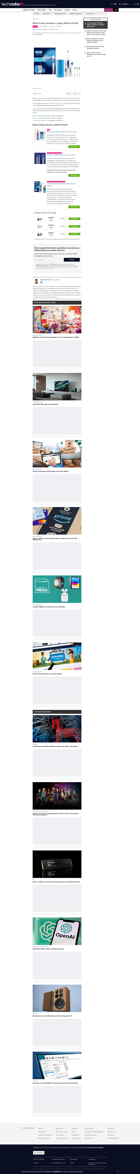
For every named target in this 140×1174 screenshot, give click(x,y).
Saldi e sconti (36, 19)
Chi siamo (35, 1163)
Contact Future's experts (58, 1159)
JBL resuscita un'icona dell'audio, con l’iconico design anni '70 (96, 54)
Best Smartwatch (76, 1138)
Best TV (74, 1131)
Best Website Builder (44, 1138)
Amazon (73, 98)
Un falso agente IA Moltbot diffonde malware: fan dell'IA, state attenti (95, 24)
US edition (56, 1172)
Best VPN (40, 1128)
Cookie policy (92, 1159)
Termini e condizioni (38, 1159)
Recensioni (58, 10)
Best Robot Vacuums (113, 1138)
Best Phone (75, 1128)
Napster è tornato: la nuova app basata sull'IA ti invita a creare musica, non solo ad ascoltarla (96, 32)
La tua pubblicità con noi (58, 1163)
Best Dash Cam (112, 1131)
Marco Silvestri (44, 26)
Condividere (38, 93)
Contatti (67, 10)
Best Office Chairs (89, 1138)
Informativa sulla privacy (42, 265)
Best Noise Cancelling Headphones (94, 1131)
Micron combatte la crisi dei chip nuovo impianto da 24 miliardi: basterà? (95, 40)
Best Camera (111, 1128)
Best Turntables (89, 1128)
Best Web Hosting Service (45, 1135)
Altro (74, 10)
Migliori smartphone (76, 13)
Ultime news (41, 10)
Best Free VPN (42, 1131)
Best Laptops (59, 1128)
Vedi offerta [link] (74, 218)
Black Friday (46, 13)
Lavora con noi (90, 13)
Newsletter (78, 93)
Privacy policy (73, 1159)
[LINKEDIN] (41, 282)
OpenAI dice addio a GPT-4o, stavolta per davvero (95, 47)
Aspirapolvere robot (59, 13)
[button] (136, 4)
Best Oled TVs (75, 1135)
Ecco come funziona (37, 34)
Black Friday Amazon (57, 103)
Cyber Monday (38, 120)
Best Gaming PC (60, 1135)
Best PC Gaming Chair (62, 1138)
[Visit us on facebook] (120, 4)
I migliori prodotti (29, 10)
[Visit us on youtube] (125, 4)
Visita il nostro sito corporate (95, 1147)
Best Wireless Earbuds (91, 1135)
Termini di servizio (54, 264)
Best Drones (111, 1135)
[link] (40, 135)
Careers (72, 1163)
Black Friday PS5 (39, 118)
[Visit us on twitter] (122, 4)
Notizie (35, 26)
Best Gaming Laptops (61, 1131)
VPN (50, 10)
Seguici (70, 93)
